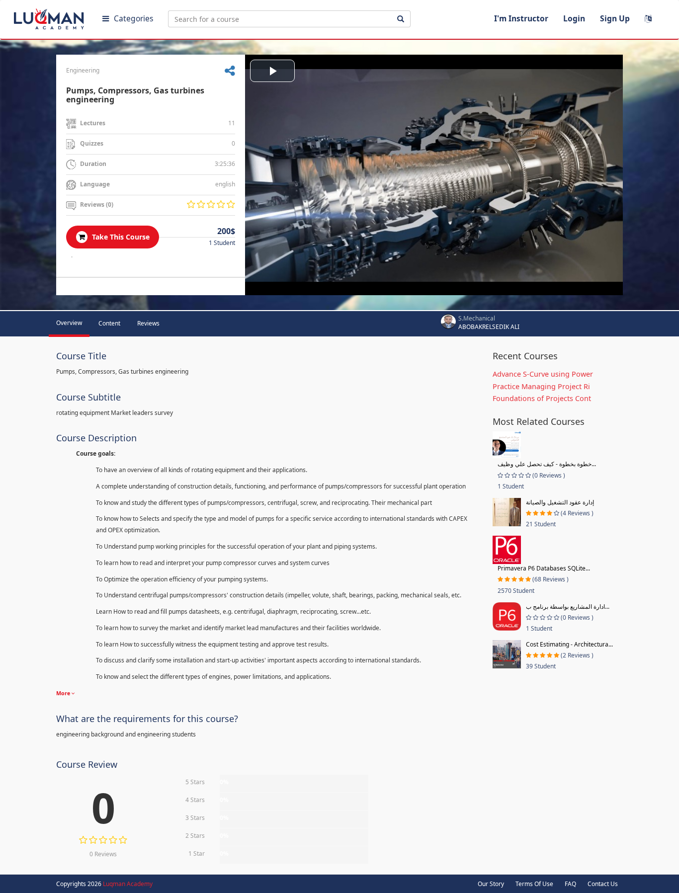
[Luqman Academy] (50, 17)
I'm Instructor (521, 18)
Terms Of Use (534, 884)
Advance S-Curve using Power (543, 374)
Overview (69, 323)
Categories (133, 18)
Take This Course (120, 237)
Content (109, 323)
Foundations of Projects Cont (542, 398)
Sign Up (615, 18)
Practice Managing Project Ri (541, 386)
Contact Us (603, 884)
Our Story (491, 884)
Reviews (148, 323)
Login (574, 18)
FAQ (570, 884)
